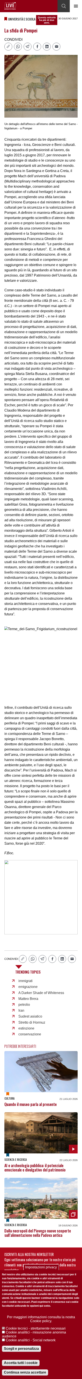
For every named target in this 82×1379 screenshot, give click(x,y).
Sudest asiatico (30, 1016)
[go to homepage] (10, 6)
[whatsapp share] (18, 47)
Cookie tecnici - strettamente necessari (36, 1328)
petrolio (24, 1004)
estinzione (26, 1028)
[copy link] (8, 47)
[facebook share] (37, 47)
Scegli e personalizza (21, 1348)
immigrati (25, 981)
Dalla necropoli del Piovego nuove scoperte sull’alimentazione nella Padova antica (37, 1233)
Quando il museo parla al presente (30, 1104)
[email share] (56, 47)
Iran (21, 1010)
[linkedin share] (47, 47)
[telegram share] (27, 47)
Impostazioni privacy (41, 1267)
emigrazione (28, 987)
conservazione (29, 1034)
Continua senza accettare (25, 1372)
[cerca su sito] (64, 6)
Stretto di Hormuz (31, 1022)
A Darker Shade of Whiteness (41, 993)
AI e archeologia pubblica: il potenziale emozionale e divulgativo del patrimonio (35, 1168)
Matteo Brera (28, 999)
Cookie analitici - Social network (31, 1340)
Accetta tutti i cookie (21, 1363)
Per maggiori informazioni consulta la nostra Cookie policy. (41, 1319)
